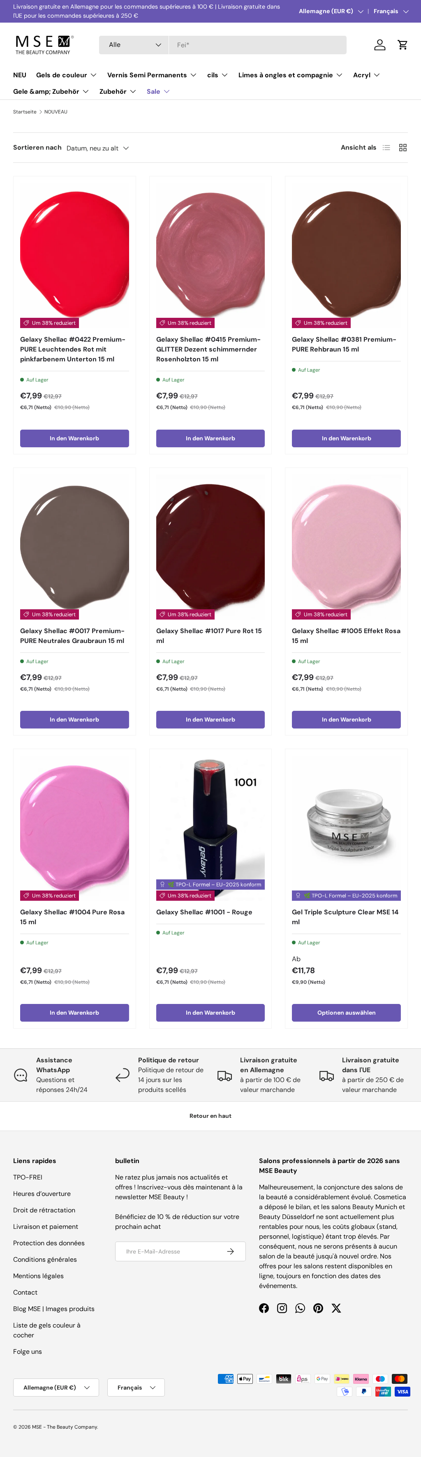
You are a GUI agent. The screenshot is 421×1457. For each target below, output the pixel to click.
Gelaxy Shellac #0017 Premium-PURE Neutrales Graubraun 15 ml (72, 636)
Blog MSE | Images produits (54, 1308)
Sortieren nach (37, 147)
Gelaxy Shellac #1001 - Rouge (204, 912)
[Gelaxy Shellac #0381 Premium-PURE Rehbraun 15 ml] (346, 255)
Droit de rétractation (44, 1210)
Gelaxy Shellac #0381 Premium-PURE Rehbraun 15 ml (344, 344)
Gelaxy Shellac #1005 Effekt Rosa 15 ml (346, 636)
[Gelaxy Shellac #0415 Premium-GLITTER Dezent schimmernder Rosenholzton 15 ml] (210, 255)
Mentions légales (38, 1276)
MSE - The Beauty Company (64, 1427)
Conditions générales (45, 1259)
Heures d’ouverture (42, 1193)
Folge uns (27, 1351)
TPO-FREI (27, 1177)
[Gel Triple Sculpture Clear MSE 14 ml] (346, 828)
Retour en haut (210, 1115)
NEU (19, 75)
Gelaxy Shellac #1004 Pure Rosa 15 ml (72, 917)
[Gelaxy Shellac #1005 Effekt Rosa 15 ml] (346, 547)
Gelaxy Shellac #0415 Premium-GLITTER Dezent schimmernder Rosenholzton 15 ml (208, 349)
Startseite (25, 112)
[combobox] (223, 45)
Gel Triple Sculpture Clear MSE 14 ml (345, 917)
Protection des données (49, 1243)
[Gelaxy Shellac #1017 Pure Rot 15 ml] (210, 547)
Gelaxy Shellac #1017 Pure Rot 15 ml (209, 636)
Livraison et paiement (45, 1226)
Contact (25, 1292)
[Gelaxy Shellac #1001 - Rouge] (210, 828)
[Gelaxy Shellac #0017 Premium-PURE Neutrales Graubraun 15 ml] (74, 547)
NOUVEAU (55, 112)
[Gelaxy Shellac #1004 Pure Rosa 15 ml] (74, 828)
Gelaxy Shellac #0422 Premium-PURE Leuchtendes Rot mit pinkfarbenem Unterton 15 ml (72, 349)
